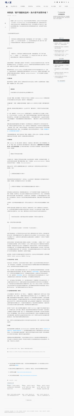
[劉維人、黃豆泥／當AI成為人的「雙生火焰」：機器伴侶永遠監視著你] (28, 389)
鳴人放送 (46, 6)
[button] (5, 27)
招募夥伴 (48, 411)
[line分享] (5, 23)
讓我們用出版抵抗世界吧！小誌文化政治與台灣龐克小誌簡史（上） (61, 54)
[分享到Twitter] (5, 19)
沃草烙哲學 (9, 15)
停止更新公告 (14, 6)
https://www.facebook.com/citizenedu (28, 375)
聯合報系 (36, 411)
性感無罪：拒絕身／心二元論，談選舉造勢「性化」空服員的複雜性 (61, 43)
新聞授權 (20, 411)
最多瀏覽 (61, 58)
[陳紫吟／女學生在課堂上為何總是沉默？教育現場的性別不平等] (13, 389)
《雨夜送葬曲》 (19, 275)
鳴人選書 (53, 6)
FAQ (15, 411)
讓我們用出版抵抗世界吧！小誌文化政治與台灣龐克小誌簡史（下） (61, 51)
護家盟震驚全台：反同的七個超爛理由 (61, 69)
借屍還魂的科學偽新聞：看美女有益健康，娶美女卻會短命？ (61, 73)
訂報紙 (40, 411)
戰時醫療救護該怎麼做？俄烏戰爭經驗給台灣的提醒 (61, 47)
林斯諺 (16, 365)
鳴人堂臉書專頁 (61, 81)
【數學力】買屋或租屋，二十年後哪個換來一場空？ (61, 66)
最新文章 (61, 38)
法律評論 (38, 6)
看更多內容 (29, 400)
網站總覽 (11, 411)
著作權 (28, 411)
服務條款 (24, 411)
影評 (60, 6)
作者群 (66, 6)
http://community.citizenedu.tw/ (24, 372)
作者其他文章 (10, 383)
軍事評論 (30, 6)
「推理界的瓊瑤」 (35, 271)
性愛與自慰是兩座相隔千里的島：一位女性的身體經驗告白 (61, 77)
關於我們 (44, 411)
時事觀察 (23, 6)
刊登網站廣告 (6, 411)
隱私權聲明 (32, 411)
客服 (17, 411)
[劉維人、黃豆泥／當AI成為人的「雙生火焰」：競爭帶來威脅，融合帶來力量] (43, 389)
